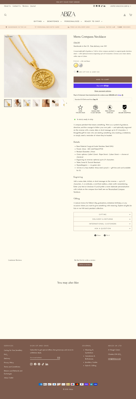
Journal (33, 6)
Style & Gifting (90, 366)
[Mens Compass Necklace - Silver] (21, 327)
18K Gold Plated (76, 65)
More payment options (102, 91)
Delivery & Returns (102, 219)
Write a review (85, 265)
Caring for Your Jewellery (13, 350)
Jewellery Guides (91, 362)
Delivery (7, 358)
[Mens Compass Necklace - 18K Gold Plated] (18, 327)
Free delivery (95, 46)
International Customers (102, 224)
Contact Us (17, 6)
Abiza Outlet (8, 378)
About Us (7, 6)
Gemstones (53, 21)
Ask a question (103, 228)
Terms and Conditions (12, 367)
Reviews (26, 6)
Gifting (38, 21)
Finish (82, 61)
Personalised (72, 21)
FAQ (5, 354)
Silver (81, 65)
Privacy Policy (9, 363)
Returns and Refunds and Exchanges (13, 372)
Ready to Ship (93, 21)
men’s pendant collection (94, 208)
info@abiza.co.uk (114, 359)
